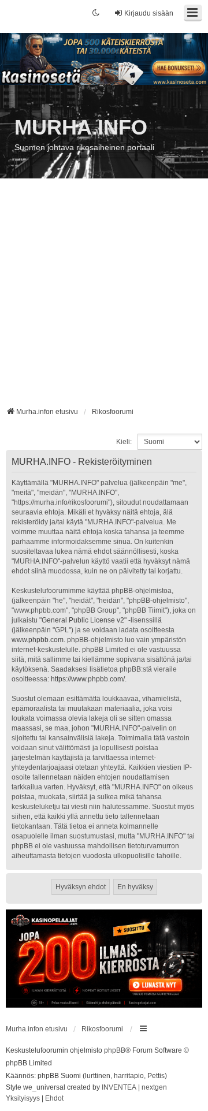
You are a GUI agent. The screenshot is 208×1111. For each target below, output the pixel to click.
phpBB (114, 1050)
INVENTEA (119, 1087)
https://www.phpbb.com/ (88, 679)
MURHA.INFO (80, 127)
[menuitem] (23, 1099)
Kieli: (124, 442)
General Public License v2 (83, 620)
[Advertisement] (104, 297)
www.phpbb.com (38, 640)
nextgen (154, 1087)
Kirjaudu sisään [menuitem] (148, 13)
